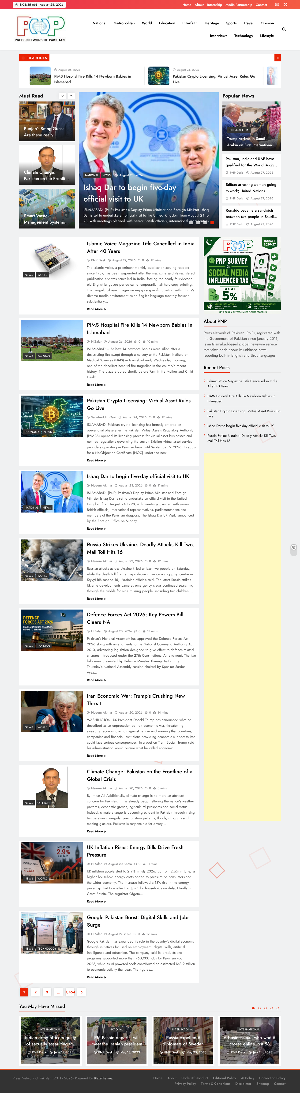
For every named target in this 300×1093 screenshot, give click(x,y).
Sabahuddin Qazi (103, 417)
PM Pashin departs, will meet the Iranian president (116, 1040)
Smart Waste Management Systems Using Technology (44, 178)
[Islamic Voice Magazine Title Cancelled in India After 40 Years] (149, 160)
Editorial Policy (224, 1078)
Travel (249, 23)
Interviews (218, 35)
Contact (261, 4)
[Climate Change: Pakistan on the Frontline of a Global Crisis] (52, 787)
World (147, 23)
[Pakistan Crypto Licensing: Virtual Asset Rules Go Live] (131, 76)
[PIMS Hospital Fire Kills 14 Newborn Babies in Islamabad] (52, 340)
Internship (214, 4)
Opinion (267, 23)
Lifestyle (267, 35)
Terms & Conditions (215, 1083)
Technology (243, 35)
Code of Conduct (194, 1078)
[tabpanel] (149, 160)
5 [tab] (278, 1008)
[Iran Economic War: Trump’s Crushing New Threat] (52, 711)
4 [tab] (212, 223)
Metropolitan (124, 23)
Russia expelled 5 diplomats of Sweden (183, 1040)
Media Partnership (238, 4)
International (239, 130)
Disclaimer (243, 1083)
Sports (231, 23)
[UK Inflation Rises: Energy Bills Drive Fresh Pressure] (52, 862)
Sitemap (262, 1083)
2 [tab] (198, 223)
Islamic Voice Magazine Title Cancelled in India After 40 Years (140, 193)
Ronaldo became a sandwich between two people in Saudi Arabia (250, 217)
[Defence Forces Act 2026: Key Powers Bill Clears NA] (52, 630)
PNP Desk (236, 172)
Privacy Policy (185, 1083)
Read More (95, 309)
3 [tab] (205, 223)
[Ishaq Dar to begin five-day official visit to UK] (249, 76)
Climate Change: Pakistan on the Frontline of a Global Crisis (47, 134)
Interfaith (190, 23)
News (89, 175)
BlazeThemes (103, 1078)
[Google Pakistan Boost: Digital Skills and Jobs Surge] (52, 933)
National (99, 23)
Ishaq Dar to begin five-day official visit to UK (138, 476)
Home (187, 4)
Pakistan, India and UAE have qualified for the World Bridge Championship (251, 165)
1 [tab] (191, 223)
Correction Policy (272, 1078)
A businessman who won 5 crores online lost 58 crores (249, 1043)
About (199, 4)
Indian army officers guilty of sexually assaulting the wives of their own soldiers (51, 1043)
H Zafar (96, 341)
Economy (32, 432)
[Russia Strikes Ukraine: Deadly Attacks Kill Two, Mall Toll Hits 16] (52, 560)
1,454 (70, 992)
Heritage (212, 23)
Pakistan (44, 356)
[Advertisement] (242, 637)
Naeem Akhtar (101, 485)
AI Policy (247, 1078)
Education (167, 23)
